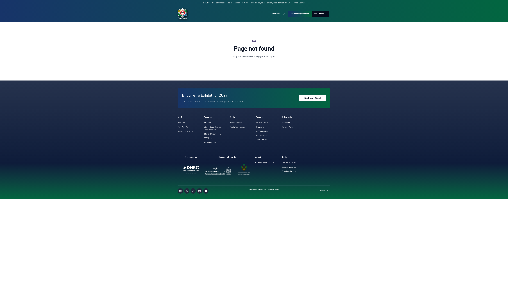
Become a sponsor (289, 167)
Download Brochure (289, 171)
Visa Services (261, 135)
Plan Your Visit (183, 127)
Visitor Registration (186, 131)
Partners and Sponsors (264, 163)
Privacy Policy (287, 127)
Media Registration (237, 127)
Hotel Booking (261, 139)
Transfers (260, 127)
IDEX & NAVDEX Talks (212, 134)
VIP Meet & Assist (263, 131)
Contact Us (286, 123)
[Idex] (182, 13)
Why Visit (181, 123)
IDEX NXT (207, 123)
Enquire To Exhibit (289, 163)
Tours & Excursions (263, 123)
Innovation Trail (210, 142)
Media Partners (236, 123)
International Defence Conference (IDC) (212, 128)
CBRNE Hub (208, 138)
